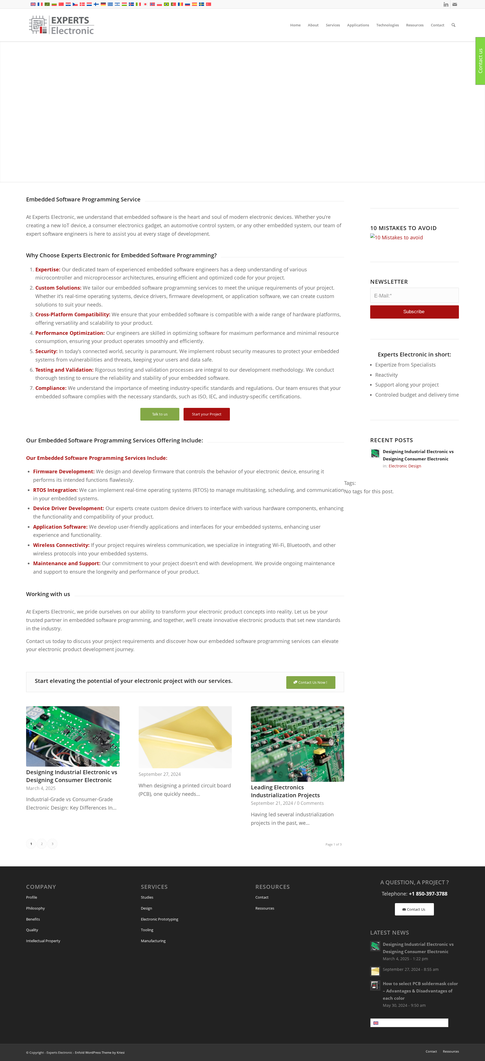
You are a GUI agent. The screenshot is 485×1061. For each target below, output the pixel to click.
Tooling (147, 929)
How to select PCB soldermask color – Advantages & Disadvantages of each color (420, 991)
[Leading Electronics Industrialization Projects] (297, 744)
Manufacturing (153, 940)
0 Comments (310, 803)
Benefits (33, 919)
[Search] (453, 25)
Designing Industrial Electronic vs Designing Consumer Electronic (71, 776)
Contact (262, 897)
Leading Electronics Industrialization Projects (285, 791)
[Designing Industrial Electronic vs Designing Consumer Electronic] (72, 736)
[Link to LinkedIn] (446, 4)
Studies (147, 897)
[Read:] (375, 971)
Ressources (264, 908)
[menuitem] (295, 25)
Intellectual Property (43, 940)
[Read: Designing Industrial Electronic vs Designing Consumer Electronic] (375, 453)
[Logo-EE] (61, 25)
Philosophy (35, 908)
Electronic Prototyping (159, 919)
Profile (31, 897)
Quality (32, 929)
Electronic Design (405, 466)
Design (146, 908)
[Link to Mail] (454, 4)
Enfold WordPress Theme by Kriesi (100, 1052)
